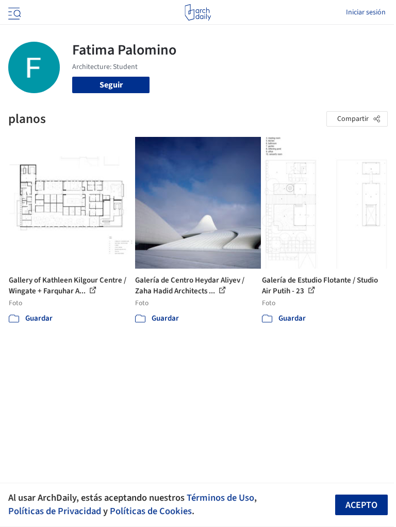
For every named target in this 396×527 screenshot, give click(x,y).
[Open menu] (13, 12)
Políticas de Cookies (151, 511)
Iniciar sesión (366, 12)
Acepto (361, 505)
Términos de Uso (220, 497)
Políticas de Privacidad (54, 511)
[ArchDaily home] (198, 12)
